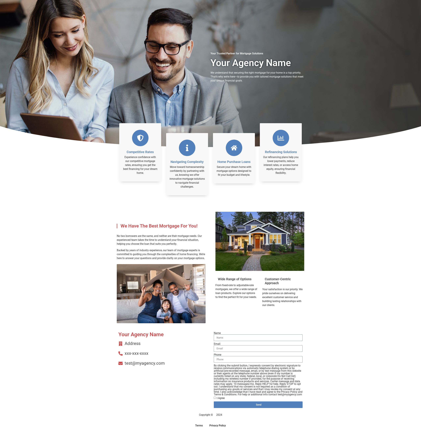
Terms (199, 425)
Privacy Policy (217, 425)
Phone (217, 354)
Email (217, 344)
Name (217, 333)
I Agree (221, 398)
